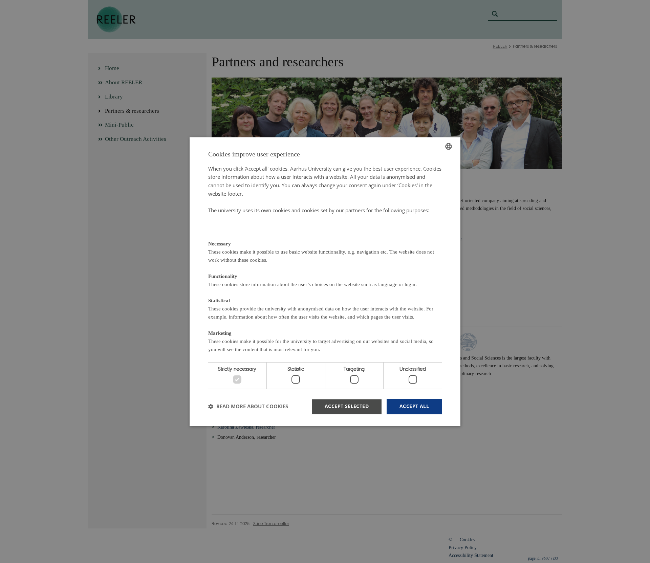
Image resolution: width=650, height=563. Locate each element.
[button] (248, 406)
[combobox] (448, 146)
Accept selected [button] (347, 406)
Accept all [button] (414, 406)
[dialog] (325, 281)
